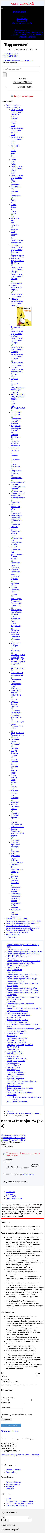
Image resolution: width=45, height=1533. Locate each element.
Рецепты (31, 34)
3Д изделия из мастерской (17, 932)
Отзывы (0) (11, 1196)
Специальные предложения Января (22, 979)
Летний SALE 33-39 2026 (14, 122)
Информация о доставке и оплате (20, 1501)
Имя (3, 1517)
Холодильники (13, 1063)
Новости (39, 34)
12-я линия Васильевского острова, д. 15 (18, 60)
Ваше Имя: (5, 1402)
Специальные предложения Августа (22, 992)
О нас (8, 1499)
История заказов (13, 1484)
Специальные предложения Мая (17, 177)
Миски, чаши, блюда (14, 779)
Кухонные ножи (15, 857)
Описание (10, 1192)
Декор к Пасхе (13, 209)
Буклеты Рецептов (15, 881)
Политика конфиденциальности (19, 1503)
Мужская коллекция (15, 635)
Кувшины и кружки (15, 819)
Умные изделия (14, 765)
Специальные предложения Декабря (22, 983)
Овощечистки (13, 1049)
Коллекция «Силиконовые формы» (17, 833)
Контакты (12, 937)
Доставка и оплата (20, 34)
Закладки (10, 1486)
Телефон (4, 1520)
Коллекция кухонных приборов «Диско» (15, 575)
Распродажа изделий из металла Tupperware (16, 432)
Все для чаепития (15, 222)
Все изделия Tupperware (15, 914)
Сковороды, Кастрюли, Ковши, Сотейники (23, 1113)
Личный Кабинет (13, 1482)
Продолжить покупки (10, 1530)
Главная (9, 1111)
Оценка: (4, 1400)
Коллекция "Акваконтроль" (18, 496)
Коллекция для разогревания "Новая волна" (16, 553)
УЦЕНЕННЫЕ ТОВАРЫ (18, 976)
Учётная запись (19, 12)
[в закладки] (27, 1182)
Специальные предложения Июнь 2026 (23, 928)
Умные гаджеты (14, 705)
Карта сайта (11, 1472)
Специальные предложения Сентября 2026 (17, 113)
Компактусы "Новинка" (17, 1033)
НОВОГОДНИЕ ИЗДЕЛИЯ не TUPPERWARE (18, 664)
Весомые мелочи (15, 807)
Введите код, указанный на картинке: (17, 1415)
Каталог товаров (13, 105)
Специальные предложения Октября (22, 990)
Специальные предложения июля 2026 (22, 923)
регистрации (28, 1174)
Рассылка (10, 1489)
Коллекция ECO (15, 508)
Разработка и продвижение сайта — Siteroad (20, 1455)
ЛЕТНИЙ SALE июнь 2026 (15, 149)
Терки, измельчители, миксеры (20, 1088)
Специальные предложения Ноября (22, 988)
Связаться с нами (13, 1470)
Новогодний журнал (15, 981)
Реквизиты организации (16, 1505)
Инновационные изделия (17, 1013)
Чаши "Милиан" (15, 743)
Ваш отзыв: (6, 1407)
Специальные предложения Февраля (22, 974)
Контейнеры (12, 1036)
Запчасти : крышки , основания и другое (24, 1008)
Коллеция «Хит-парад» (15, 592)
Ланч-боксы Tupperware (15, 623)
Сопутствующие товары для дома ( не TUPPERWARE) (18, 402)
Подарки (10, 1194)
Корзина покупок (22, 30)
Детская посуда (14, 754)
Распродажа (12, 1001)
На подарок (14, 382)
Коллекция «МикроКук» (17, 1020)
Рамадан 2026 (14, 235)
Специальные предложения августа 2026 (17, 131)
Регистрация (22, 19)
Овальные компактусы (16, 1058)
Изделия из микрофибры (16, 475)
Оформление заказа (22, 32)
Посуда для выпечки (14, 795)
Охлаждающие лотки (16, 1061)
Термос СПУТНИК (16, 694)
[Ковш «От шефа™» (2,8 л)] (13, 1135)
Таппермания (12, 985)
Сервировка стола (14, 1051)
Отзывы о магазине (27, 37)
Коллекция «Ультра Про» (15, 533)
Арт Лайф (13, 163)
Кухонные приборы (15, 845)
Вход (22, 16)
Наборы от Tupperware (15, 648)
